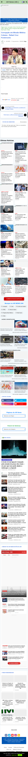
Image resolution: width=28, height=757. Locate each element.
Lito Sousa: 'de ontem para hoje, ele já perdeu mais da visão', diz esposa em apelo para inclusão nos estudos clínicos (17, 481)
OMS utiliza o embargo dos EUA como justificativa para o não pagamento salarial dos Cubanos (7, 703)
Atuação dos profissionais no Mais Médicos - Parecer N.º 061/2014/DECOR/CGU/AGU (20, 686)
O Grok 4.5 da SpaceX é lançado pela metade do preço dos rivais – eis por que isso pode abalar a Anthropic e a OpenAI (13, 465)
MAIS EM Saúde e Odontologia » (20, 332)
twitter (21, 400)
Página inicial (4, 27)
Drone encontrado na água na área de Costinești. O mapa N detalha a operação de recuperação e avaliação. (17, 498)
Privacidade (19, 21)
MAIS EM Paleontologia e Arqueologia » (18, 363)
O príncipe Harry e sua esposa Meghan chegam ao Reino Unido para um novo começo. (16, 652)
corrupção (10, 27)
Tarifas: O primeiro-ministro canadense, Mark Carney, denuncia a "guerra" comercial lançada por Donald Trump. (17, 528)
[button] (26, 2)
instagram (8, 403)
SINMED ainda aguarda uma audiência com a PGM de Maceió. (20, 701)
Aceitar (19, 755)
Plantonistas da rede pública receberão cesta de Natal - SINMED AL (7, 718)
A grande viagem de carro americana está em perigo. (16, 610)
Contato (14, 21)
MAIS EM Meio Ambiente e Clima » (20, 394)
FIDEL (2, 28)
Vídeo (8, 29)
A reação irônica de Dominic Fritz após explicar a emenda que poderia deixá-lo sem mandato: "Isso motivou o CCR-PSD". (17, 506)
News (9, 554)
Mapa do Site (19, 751)
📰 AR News (7, 552)
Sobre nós (9, 749)
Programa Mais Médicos (18, 28)
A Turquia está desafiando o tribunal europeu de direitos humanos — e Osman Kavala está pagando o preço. (16, 658)
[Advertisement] (14, 572)
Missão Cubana (8, 28)
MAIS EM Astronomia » (22, 347)
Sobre (10, 21)
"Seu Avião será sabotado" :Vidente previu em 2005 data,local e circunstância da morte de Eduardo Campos (17, 474)
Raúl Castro (3, 29)
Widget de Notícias (17, 749)
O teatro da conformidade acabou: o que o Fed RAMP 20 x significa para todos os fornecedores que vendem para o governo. (17, 536)
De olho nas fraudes (21, 27)
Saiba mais (14, 755)
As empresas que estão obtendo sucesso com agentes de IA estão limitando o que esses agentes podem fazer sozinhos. (17, 514)
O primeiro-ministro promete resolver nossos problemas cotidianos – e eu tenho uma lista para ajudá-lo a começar (17, 521)
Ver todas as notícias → (14, 663)
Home (7, 21)
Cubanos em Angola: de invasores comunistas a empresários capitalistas (7, 684)
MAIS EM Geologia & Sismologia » (20, 378)
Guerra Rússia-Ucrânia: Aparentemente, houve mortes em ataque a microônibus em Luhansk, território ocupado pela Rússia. (16, 605)
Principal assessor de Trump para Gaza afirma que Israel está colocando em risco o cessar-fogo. (13, 593)
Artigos (4, 554)
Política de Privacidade (19, 747)
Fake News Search (10, 751)
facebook (8, 400)
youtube (21, 403)
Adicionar (14, 99)
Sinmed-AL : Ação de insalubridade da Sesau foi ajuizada (20, 718)
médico (4, 69)
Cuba (14, 27)
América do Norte (15, 554)
